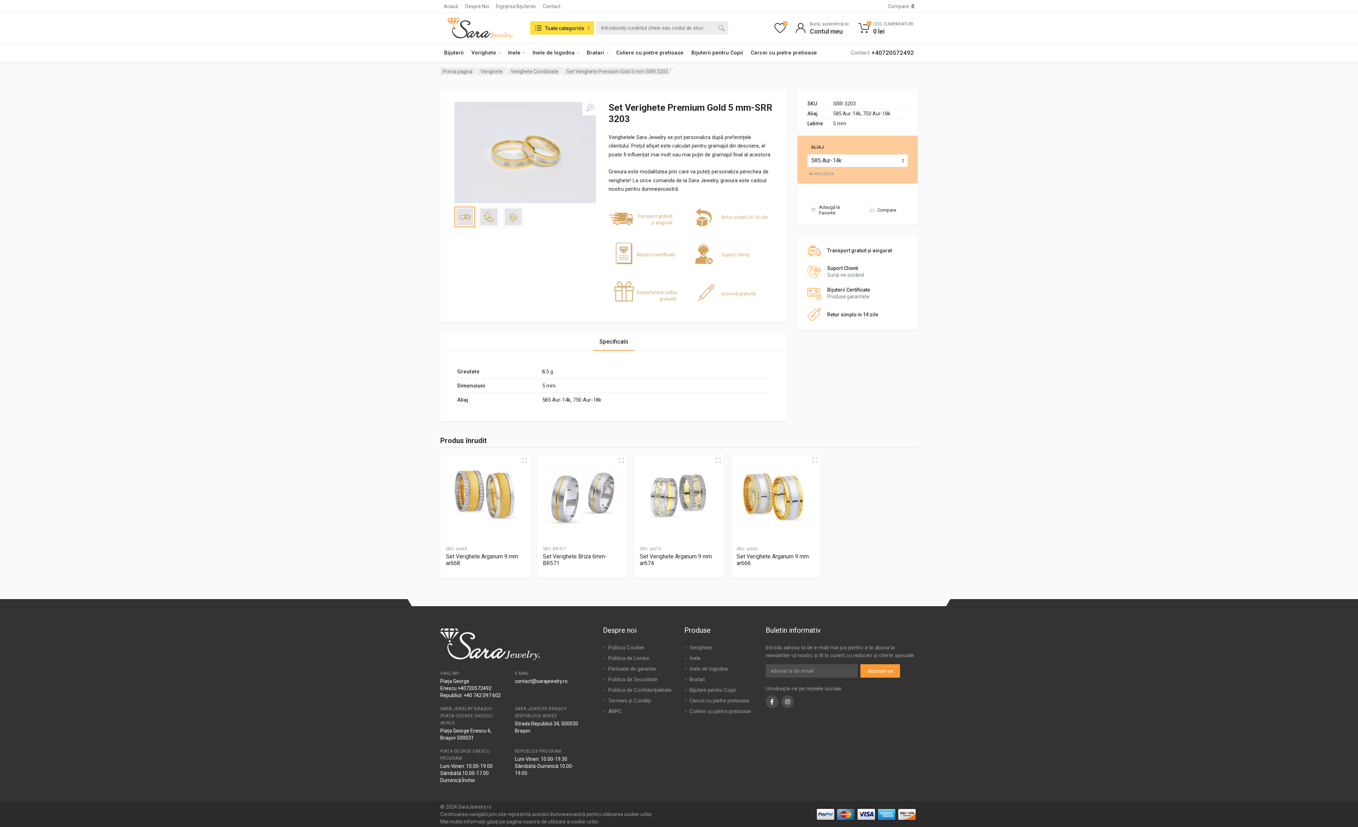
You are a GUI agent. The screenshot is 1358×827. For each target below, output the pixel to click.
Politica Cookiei (626, 647)
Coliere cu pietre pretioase (650, 53)
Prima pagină (457, 71)
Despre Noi (477, 6)
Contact (552, 6)
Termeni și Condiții (629, 700)
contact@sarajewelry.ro (541, 681)
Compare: (901, 6)
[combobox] (662, 28)
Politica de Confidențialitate (640, 690)
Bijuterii (454, 53)
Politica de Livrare (628, 658)
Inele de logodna (554, 53)
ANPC (615, 711)
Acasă (451, 6)
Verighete (483, 53)
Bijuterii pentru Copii (717, 53)
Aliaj (817, 147)
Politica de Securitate (632, 679)
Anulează (824, 174)
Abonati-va (880, 671)
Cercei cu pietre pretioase (784, 53)
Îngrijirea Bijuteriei (516, 6)
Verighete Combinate (534, 71)
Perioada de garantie (632, 669)
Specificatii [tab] (613, 341)
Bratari (595, 53)
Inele (514, 53)
